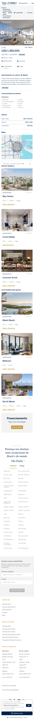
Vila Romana (8, 548)
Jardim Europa (23, 501)
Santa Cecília (8, 532)
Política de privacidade (9, 685)
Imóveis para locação (8, 629)
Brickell (10, 12)
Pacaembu (21, 517)
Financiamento (6, 626)
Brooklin (21, 478)
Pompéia (7, 528)
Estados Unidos (7, 11)
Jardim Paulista (9, 510)
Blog (3, 615)
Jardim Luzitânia (23, 507)
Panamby (7, 521)
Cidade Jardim (22, 485)
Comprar (3, 7)
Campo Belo (8, 482)
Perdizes (6, 525)
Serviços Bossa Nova (8, 607)
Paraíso (20, 521)
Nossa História (6, 609)
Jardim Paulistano (24, 510)
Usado (4, 14)
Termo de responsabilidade (10, 690)
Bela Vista (7, 478)
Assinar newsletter (17, 590)
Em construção (7, 16)
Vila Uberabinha (23, 548)
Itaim (5, 498)
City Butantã (22, 491)
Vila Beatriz (7, 536)
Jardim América (23, 498)
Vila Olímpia (22, 543)
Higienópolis (8, 494)
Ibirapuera (21, 494)
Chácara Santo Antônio (9, 486)
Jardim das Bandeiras (7, 502)
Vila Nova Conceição (7, 544)
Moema (20, 514)
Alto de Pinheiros (23, 475)
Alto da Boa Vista (24, 471)
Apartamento (6, 17)
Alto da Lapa (8, 475)
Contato (4, 612)
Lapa (5, 514)
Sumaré (20, 532)
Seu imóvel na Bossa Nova (10, 637)
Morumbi (7, 517)
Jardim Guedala (9, 507)
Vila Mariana (22, 539)
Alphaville (7, 471)
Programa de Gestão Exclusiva (11, 640)
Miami (4, 12)
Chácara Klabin (23, 482)
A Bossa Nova (6, 604)
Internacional (6, 9)
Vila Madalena (8, 539)
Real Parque (22, 528)
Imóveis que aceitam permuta (11, 634)
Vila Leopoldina (23, 536)
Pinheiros (21, 525)
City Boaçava (8, 491)
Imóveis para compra (8, 631)
